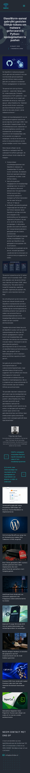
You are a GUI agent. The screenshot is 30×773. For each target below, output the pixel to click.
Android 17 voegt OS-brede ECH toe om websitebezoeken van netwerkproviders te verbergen (13, 626)
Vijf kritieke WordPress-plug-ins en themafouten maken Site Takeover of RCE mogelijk (14, 537)
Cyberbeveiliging (17, 48)
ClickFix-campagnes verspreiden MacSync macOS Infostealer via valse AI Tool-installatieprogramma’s (18, 456)
